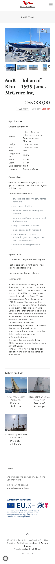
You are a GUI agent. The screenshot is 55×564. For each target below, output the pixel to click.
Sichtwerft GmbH (33, 549)
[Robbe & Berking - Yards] (27, 4)
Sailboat (46, 109)
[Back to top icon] (27, 534)
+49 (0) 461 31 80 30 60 (17, 485)
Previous (5, 66)
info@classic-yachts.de (18, 488)
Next (49, 66)
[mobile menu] (50, 4)
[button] (5, 558)
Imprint (36, 543)
